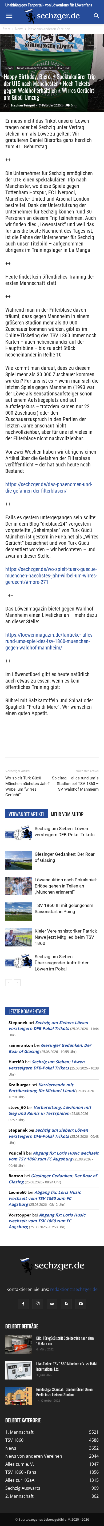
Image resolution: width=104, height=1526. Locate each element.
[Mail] (52, 1304)
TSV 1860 (64, 68)
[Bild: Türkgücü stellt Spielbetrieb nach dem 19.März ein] (18, 1344)
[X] (39, 746)
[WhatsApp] (52, 746)
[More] (89, 746)
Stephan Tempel (23, 105)
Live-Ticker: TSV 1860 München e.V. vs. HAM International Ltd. (66, 1366)
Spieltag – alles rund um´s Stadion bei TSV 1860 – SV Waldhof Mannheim (75, 784)
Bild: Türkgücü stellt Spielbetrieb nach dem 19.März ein (65, 1340)
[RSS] (66, 1304)
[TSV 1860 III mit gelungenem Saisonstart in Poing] (18, 911)
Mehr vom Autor (67, 814)
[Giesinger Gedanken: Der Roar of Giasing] (18, 860)
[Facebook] (27, 746)
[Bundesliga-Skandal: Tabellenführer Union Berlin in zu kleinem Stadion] (18, 1396)
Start (6, 28)
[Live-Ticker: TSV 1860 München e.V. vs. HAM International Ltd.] (18, 1370)
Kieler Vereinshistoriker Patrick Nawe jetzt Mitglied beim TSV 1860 (66, 937)
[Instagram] (37, 1304)
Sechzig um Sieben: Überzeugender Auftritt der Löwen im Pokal (62, 963)
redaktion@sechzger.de (74, 1289)
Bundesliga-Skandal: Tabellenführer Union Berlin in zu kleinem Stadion (64, 1391)
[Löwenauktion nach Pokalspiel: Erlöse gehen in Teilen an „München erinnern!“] (18, 886)
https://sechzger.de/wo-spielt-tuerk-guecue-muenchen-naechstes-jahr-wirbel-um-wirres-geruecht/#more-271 (51, 575)
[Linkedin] (64, 746)
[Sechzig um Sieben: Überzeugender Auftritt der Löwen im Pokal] (18, 963)
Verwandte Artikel (27, 814)
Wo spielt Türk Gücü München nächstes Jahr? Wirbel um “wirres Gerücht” (27, 786)
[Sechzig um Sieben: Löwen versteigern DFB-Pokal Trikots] (18, 835)
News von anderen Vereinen (49, 28)
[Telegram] (76, 746)
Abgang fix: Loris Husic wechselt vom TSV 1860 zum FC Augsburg (45, 1198)
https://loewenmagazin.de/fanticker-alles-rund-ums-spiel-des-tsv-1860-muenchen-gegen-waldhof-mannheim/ (49, 641)
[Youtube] (80, 1304)
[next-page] (17, 982)
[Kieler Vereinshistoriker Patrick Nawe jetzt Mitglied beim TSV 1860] (18, 937)
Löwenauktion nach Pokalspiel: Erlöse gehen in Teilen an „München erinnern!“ (66, 886)
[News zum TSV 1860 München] (52, 16)
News (19, 28)
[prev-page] (8, 982)
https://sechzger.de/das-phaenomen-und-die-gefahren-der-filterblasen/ (48, 487)
